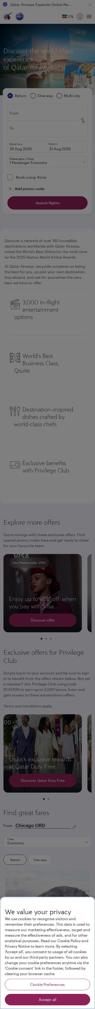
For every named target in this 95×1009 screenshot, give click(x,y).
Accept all (47, 999)
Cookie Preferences (47, 984)
